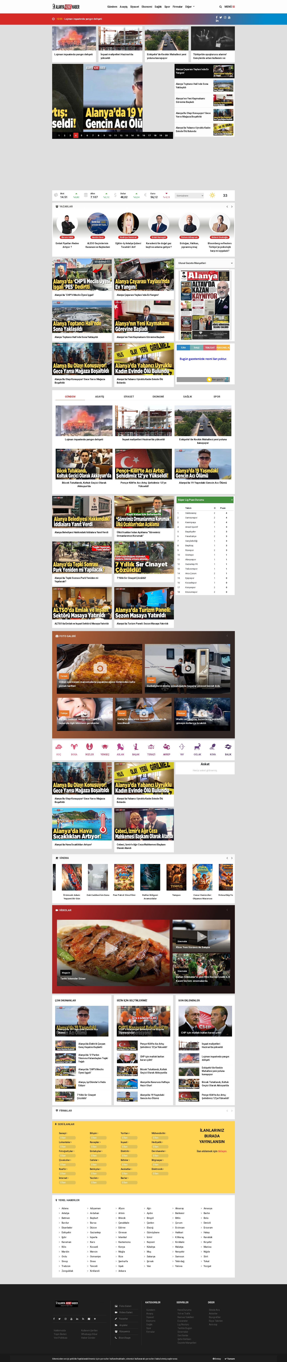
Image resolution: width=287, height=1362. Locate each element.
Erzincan (180, 1227)
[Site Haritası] (90, 1319)
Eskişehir (66, 1232)
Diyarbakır (66, 1227)
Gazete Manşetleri (187, 1342)
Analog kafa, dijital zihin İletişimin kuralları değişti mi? (189, 247)
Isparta (93, 1237)
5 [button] (81, 135)
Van (148, 1266)
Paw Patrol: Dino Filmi (91, 895)
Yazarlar (123, 1318)
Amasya (207, 1208)
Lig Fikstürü (183, 1324)
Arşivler (123, 1325)
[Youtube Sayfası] (72, 1319)
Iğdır (64, 1237)
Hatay (206, 1232)
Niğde (206, 1251)
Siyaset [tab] (129, 396)
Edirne (121, 1227)
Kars (92, 1242)
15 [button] (138, 135)
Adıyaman (95, 1208)
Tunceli (93, 1266)
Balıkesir (180, 1213)
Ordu (64, 1256)
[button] (227, 206)
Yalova (178, 1266)
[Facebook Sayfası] (55, 1319)
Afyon (121, 1208)
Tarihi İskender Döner (73, 978)
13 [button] (126, 135)
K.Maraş (179, 1237)
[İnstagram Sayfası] (67, 1319)
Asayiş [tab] (99, 396)
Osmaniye (95, 1256)
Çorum (179, 1222)
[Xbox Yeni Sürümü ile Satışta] (201, 936)
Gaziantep (95, 1232)
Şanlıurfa (123, 1261)
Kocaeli (94, 1247)
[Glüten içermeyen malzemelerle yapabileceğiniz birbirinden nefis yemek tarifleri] (99, 669)
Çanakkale (123, 1222)
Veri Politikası (60, 1337)
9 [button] (104, 135)
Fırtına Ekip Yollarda (196, 895)
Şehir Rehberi (184, 1339)
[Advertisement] (143, 165)
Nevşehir (180, 1251)
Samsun (179, 1256)
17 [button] (149, 135)
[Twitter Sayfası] (60, 1319)
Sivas (93, 1261)
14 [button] (132, 135)
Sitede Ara (214, 1310)
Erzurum (208, 1227)
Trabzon (65, 1266)
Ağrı (148, 1208)
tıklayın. (222, 1151)
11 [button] (115, 135)
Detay (218, 1359)
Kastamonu (124, 1242)
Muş (148, 1251)
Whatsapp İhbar (89, 1334)
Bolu (205, 1218)
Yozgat (207, 1266)
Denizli (207, 1222)
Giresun (122, 1232)
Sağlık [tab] (187, 396)
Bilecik (121, 1218)
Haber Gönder (88, 1337)
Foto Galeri (125, 1306)
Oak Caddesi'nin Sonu (65, 895)
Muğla (121, 1251)
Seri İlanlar (183, 1335)
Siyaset (134, 6)
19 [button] (160, 135)
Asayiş (124, 6)
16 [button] (143, 135)
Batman (65, 1218)
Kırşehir (207, 1242)
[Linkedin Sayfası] (78, 1319)
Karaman (66, 1242)
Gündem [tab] (70, 396)
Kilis (63, 1247)
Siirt (205, 1256)
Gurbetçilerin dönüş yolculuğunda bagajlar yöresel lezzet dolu (183, 685)
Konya (121, 1247)
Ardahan (94, 1213)
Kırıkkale (179, 1242)
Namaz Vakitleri (186, 1317)
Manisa (207, 1247)
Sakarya (150, 1256)
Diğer (188, 6)
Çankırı (150, 1222)
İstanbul (122, 1237)
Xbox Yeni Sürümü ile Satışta (193, 947)
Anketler (213, 1313)
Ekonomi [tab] (158, 396)
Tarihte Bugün (185, 1328)
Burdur (65, 1222)
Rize (120, 1256)
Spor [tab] (217, 396)
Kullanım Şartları (89, 1330)
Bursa (93, 1222)
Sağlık (158, 6)
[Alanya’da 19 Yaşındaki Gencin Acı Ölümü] (82, 1021)
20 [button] (166, 135)
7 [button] (93, 135)
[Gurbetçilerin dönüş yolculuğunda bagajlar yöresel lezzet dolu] (187, 669)
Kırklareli (95, 1271)
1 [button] (59, 135)
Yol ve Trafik (184, 1313)
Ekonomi (147, 6)
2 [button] (64, 135)
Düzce (93, 1227)
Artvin (121, 1213)
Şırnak (149, 1261)
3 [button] (70, 135)
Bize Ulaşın (124, 1337)
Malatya (179, 1247)
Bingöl (150, 1218)
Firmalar (178, 6)
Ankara (122, 1271)
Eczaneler (183, 1321)
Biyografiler (215, 1317)
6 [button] (87, 135)
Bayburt (94, 1218)
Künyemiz (124, 1331)
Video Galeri (126, 1312)
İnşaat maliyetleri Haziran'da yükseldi (81, 19)
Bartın (206, 1213)
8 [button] (98, 135)
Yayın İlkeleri (60, 1334)
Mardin (65, 1251)
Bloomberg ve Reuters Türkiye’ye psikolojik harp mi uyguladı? (159, 247)
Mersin (93, 1251)
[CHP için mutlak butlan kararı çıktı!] (205, 1021)
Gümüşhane (152, 1232)
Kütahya (150, 1247)
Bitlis (177, 1218)
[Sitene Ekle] (96, 1319)
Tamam (231, 1359)
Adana (64, 1208)
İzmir (149, 1237)
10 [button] (109, 135)
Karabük (207, 1237)
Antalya (65, 1213)
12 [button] (121, 135)
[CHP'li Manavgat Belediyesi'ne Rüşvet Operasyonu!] (143, 1021)
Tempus (143, 895)
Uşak (120, 1266)
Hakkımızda (60, 1330)
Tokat (206, 1261)
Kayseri (150, 1242)
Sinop (64, 1261)
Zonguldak (67, 1271)
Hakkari (179, 1232)
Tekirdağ (179, 1261)
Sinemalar (183, 1331)
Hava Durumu (184, 1310)
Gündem (112, 6)
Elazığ (149, 1227)
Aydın (149, 1213)
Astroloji (213, 1324)
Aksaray (179, 1208)
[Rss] (84, 1319)
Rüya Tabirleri (216, 1321)
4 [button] (76, 135)
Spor (167, 6)
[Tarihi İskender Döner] (113, 953)
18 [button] (155, 135)
